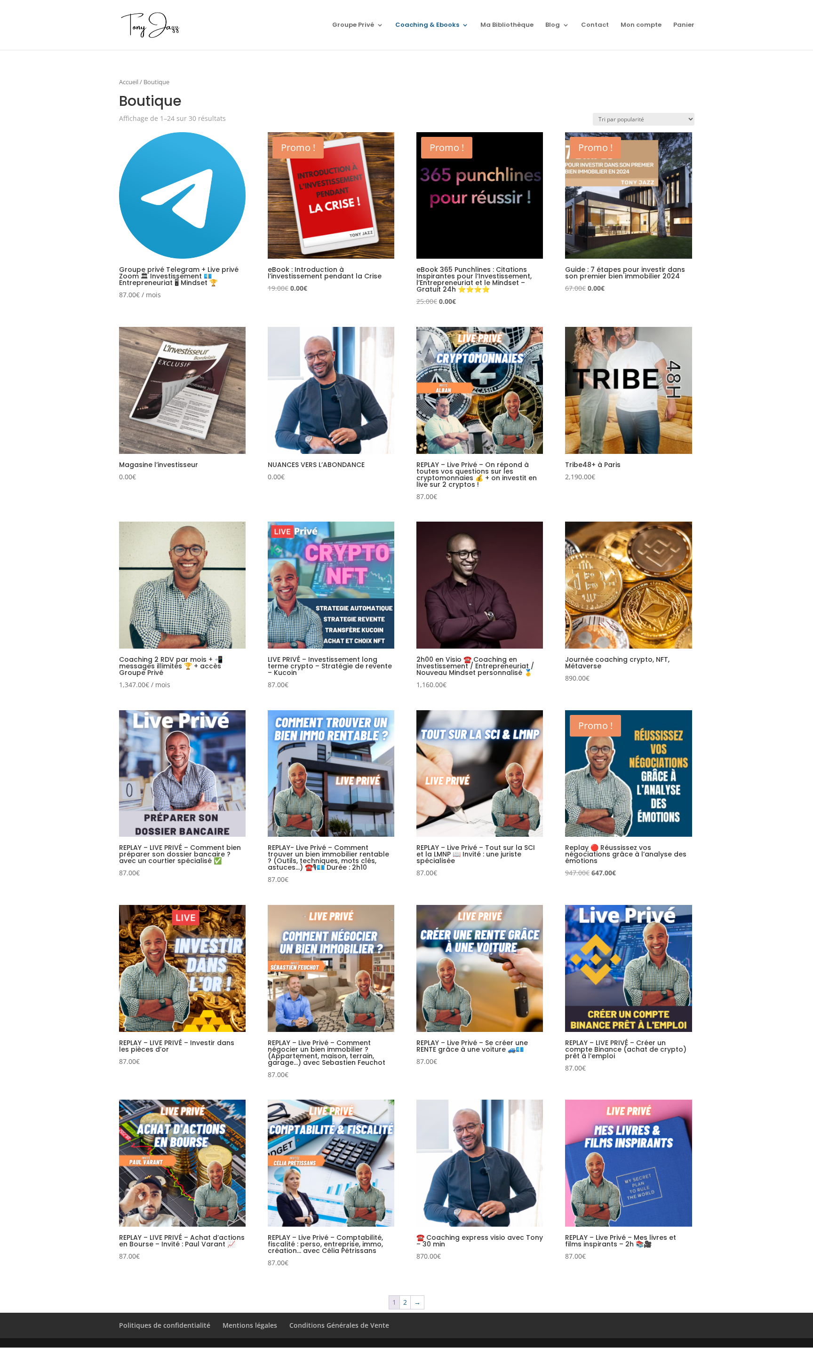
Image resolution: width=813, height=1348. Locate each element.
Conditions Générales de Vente (339, 1325)
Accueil (128, 82)
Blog (552, 25)
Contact (595, 25)
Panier (683, 25)
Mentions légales (250, 1325)
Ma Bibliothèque (507, 25)
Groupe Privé (353, 25)
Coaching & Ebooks (427, 25)
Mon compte (641, 25)
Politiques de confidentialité (164, 1325)
